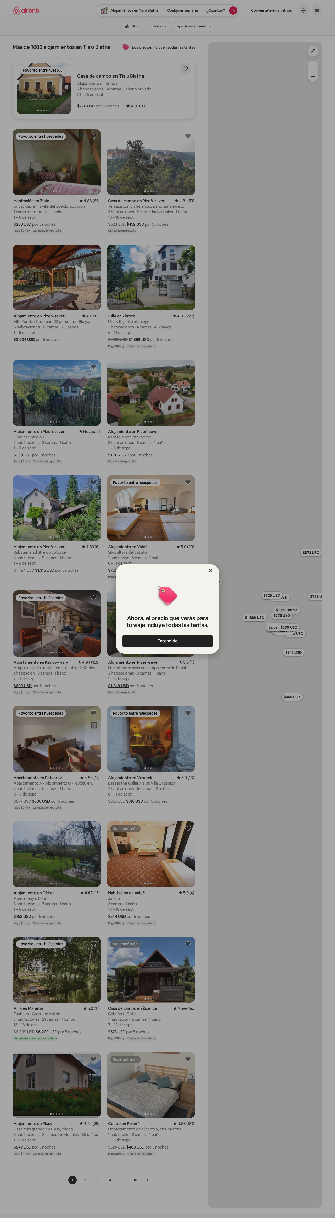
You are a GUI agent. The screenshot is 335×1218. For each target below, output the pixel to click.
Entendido (168, 641)
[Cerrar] (211, 570)
